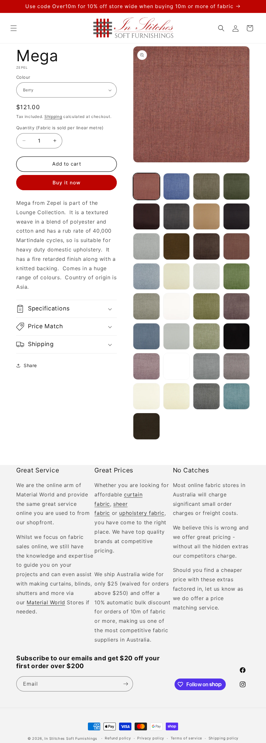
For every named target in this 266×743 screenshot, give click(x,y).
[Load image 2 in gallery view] (176, 186)
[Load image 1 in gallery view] (146, 186)
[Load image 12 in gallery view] (236, 246)
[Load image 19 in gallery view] (206, 306)
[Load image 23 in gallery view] (206, 336)
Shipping (53, 116)
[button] (13, 28)
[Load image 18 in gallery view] (176, 306)
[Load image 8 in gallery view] (236, 216)
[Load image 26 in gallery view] (176, 366)
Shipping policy (224, 738)
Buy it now (66, 183)
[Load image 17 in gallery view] (146, 306)
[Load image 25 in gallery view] (146, 366)
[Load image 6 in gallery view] (176, 216)
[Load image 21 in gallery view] (146, 336)
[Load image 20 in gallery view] (236, 306)
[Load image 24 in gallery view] (236, 336)
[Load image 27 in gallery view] (206, 366)
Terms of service (186, 738)
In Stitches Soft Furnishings (70, 738)
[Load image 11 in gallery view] (206, 246)
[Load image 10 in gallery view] (176, 246)
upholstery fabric (141, 513)
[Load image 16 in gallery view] (236, 276)
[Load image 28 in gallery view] (236, 366)
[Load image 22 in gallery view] (176, 336)
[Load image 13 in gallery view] (146, 276)
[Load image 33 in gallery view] (146, 426)
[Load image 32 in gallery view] (236, 396)
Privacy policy (150, 738)
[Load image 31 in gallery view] (206, 396)
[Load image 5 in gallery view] (146, 216)
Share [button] (30, 365)
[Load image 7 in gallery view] (206, 216)
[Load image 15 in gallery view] (206, 276)
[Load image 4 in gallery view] (236, 186)
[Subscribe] (125, 683)
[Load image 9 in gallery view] (146, 246)
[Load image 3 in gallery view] (206, 186)
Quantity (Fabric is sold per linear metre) (60, 127)
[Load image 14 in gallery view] (176, 276)
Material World (46, 602)
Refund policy (118, 738)
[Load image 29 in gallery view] (146, 396)
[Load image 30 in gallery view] (176, 396)
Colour (23, 77)
